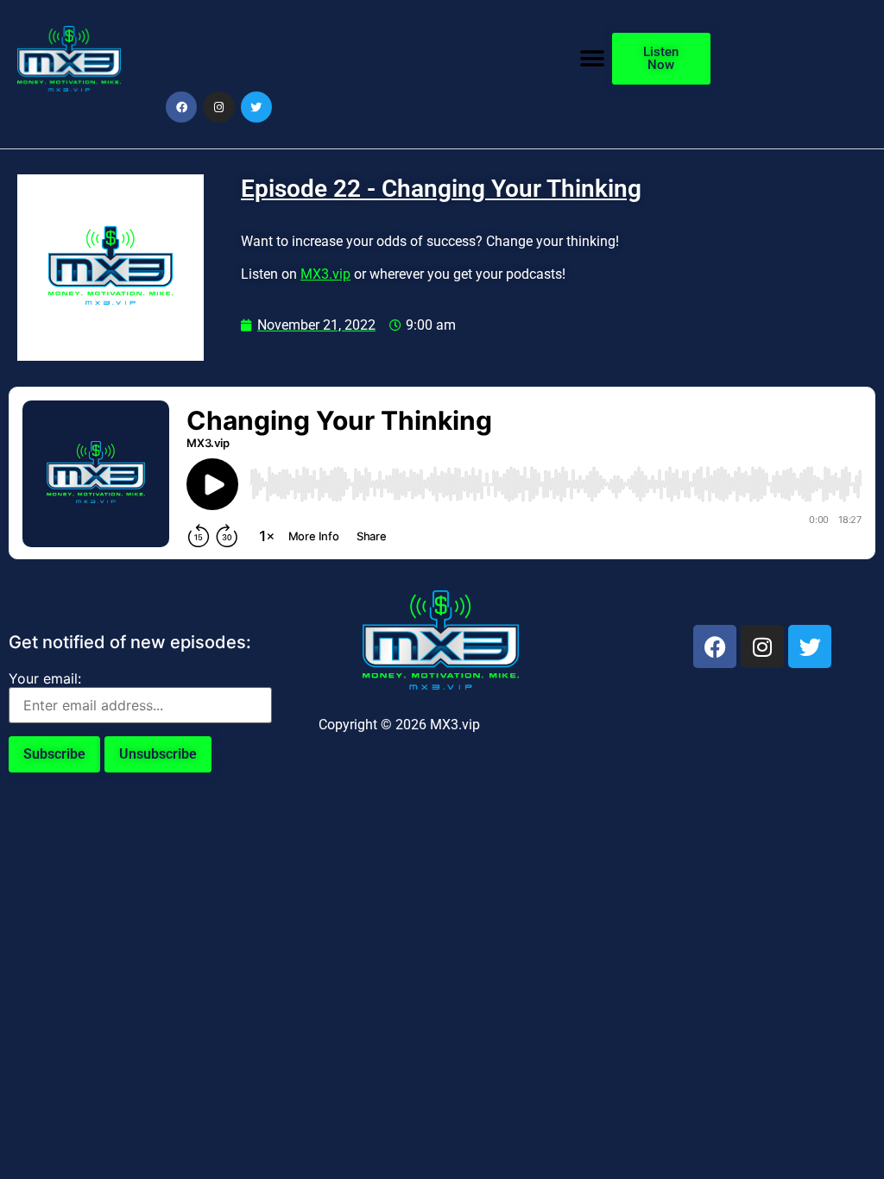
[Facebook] (181, 107)
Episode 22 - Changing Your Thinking (441, 188)
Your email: (45, 678)
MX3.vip (325, 274)
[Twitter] (256, 107)
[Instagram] (218, 107)
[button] (592, 58)
